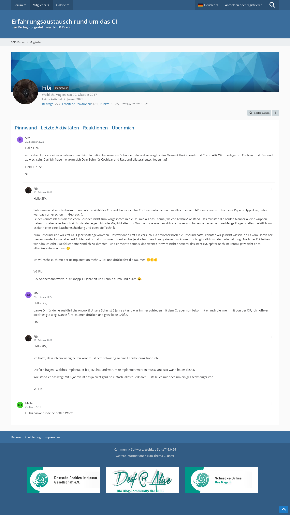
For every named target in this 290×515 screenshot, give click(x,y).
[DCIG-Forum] (145, 24)
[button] (208, 5)
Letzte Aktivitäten (60, 128)
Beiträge (47, 104)
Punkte (104, 104)
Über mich (123, 128)
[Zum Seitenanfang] (283, 509)
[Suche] (272, 5)
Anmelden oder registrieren (243, 5)
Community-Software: (145, 449)
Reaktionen (95, 128)
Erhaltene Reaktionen (76, 104)
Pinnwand (26, 128)
